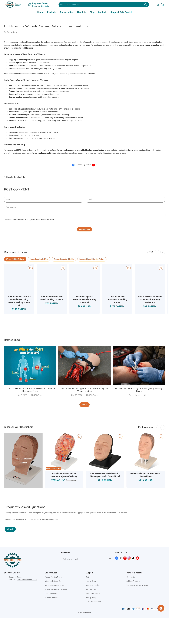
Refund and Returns (93, 594)
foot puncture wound (14, 42)
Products (51, 12)
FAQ (87, 577)
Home (40, 12)
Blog (92, 12)
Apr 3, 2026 (22, 395)
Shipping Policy (91, 589)
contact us (31, 519)
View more (23, 462)
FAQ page (79, 513)
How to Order (91, 581)
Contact (102, 12)
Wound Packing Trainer (53, 577)
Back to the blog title (15, 177)
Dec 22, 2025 (134, 395)
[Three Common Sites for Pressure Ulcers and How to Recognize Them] (30, 365)
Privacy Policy (91, 598)
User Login (130, 577)
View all (150, 252)
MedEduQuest (37, 395)
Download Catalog (93, 585)
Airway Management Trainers (56, 589)
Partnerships (66, 12)
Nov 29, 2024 (76, 395)
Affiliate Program (133, 581)
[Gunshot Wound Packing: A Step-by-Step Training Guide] (139, 365)
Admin (146, 395)
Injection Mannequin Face (55, 585)
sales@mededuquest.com (27, 579)
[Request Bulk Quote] (121, 12)
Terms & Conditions (93, 602)
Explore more (145, 427)
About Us (81, 12)
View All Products (52, 598)
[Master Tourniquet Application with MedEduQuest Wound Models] (84, 365)
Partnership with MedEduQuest (138, 585)
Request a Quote (15, 577)
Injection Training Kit (53, 581)
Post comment (84, 229)
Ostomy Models (51, 594)
